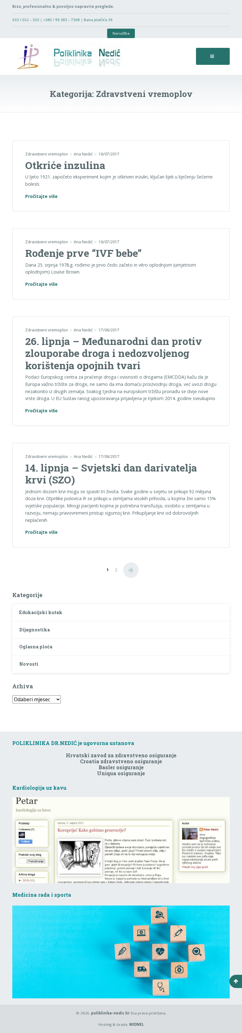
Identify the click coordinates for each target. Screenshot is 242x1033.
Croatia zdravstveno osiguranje (121, 761)
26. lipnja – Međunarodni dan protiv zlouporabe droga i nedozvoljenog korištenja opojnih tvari (113, 353)
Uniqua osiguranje (121, 773)
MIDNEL (136, 1024)
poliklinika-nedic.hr (110, 1013)
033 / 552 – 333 (25, 19)
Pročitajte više (41, 196)
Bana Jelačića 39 (98, 19)
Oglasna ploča (35, 647)
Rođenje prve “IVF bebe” (83, 253)
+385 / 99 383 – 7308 (61, 19)
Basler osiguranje (121, 767)
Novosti (28, 664)
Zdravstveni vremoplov (46, 154)
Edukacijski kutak (40, 612)
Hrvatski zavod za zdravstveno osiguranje (121, 755)
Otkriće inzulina (65, 165)
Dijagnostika (34, 630)
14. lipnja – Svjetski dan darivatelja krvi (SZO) (111, 473)
